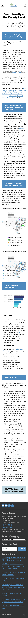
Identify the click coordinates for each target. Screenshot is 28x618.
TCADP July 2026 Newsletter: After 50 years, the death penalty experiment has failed (13, 566)
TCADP (8, 615)
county (21, 128)
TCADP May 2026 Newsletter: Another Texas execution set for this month (13, 587)
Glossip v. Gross (16, 72)
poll (19, 332)
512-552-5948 (7, 525)
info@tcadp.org (7, 527)
